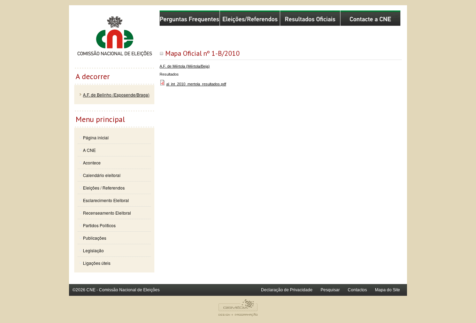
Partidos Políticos (99, 225)
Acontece (92, 163)
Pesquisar (330, 289)
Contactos (357, 289)
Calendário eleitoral (102, 175)
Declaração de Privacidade (287, 289)
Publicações (94, 238)
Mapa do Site (387, 289)
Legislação (93, 250)
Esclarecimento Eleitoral (106, 200)
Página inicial (96, 137)
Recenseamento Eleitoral (107, 213)
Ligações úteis (96, 263)
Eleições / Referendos (104, 188)
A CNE (89, 150)
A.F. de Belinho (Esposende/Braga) (116, 95)
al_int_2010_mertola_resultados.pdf (196, 84)
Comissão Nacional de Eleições (114, 39)
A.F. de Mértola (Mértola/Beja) (185, 66)
